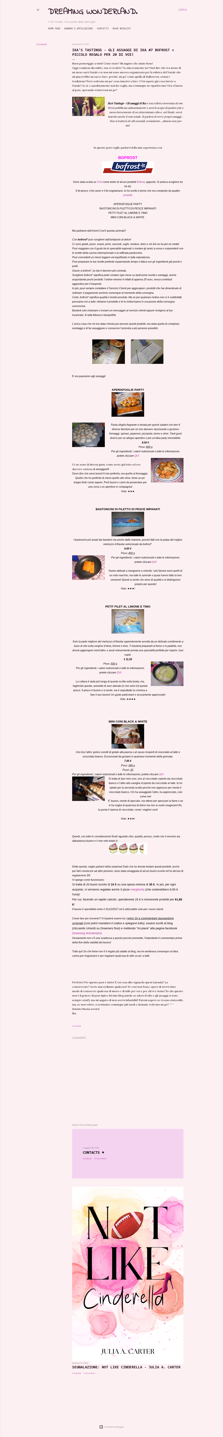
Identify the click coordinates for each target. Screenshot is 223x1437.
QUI (136, 455)
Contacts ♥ (93, 1153)
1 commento (89, 1373)
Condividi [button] (41, 44)
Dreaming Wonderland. (92, 12)
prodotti (127, 195)
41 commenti (100, 1158)
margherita (137, 889)
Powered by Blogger (114, 1427)
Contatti (103, 28)
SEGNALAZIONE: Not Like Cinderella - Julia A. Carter (126, 1367)
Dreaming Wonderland (87, 933)
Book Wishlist (122, 28)
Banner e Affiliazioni (78, 28)
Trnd (99, 182)
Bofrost (141, 182)
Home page (54, 28)
